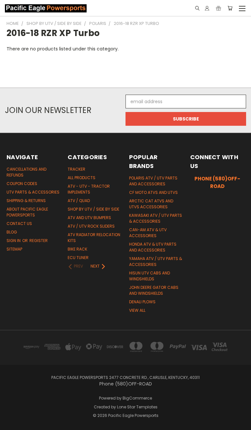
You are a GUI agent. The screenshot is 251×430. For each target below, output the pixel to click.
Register (38, 240)
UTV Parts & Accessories (33, 192)
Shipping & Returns (26, 200)
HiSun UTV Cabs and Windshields (149, 276)
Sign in (14, 240)
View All (137, 310)
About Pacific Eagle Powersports (27, 212)
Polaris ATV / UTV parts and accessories (153, 181)
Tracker (76, 169)
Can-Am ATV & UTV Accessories (148, 232)
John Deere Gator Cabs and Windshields (153, 290)
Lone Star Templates (137, 407)
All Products (81, 177)
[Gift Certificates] (218, 8)
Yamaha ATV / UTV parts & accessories (155, 261)
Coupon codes (22, 183)
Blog (12, 232)
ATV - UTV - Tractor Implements (89, 189)
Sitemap (14, 249)
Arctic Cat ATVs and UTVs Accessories (151, 204)
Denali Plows (142, 302)
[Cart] (229, 8)
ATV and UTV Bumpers (89, 217)
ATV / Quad (79, 200)
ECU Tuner (78, 257)
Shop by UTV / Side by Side (93, 209)
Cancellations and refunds (26, 172)
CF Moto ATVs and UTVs (153, 192)
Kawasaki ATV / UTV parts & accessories (155, 218)
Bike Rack (77, 249)
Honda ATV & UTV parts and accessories (152, 247)
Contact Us (19, 223)
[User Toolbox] (207, 8)
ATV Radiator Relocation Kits (94, 237)
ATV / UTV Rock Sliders (91, 226)
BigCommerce (137, 398)
